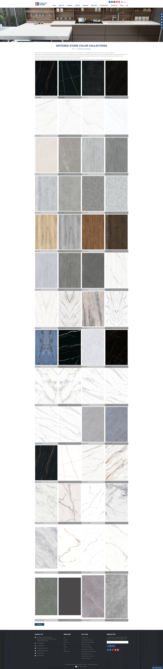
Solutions (85, 5)
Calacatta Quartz (85, 637)
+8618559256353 (88, 1)
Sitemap (65, 646)
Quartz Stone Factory (86, 644)
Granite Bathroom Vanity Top (87, 640)
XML (65, 649)
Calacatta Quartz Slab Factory (88, 656)
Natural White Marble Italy (87, 646)
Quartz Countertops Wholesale (88, 642)
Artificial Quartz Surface (86, 658)
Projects (77, 5)
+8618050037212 (40, 645)
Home (54, 5)
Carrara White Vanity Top (87, 653)
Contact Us (114, 5)
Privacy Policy (66, 651)
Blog (121, 5)
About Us (61, 5)
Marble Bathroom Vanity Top (87, 649)
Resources (94, 5)
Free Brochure (104, 5)
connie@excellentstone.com (101, 1)
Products (69, 5)
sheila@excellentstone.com (42, 650)
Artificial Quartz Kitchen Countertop (89, 651)
